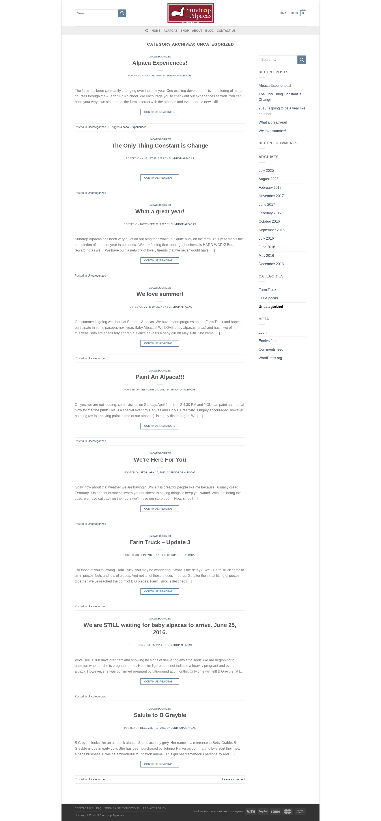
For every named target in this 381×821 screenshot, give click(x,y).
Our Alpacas (268, 298)
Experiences (138, 127)
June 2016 (267, 247)
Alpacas (170, 30)
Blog (209, 30)
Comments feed (271, 349)
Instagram (237, 811)
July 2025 (266, 170)
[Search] (147, 31)
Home (156, 30)
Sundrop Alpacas (179, 75)
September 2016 (272, 230)
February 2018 (270, 187)
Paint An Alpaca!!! (160, 377)
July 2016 (266, 238)
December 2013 (271, 264)
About (197, 30)
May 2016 (266, 255)
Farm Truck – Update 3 (159, 542)
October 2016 (269, 221)
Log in (263, 332)
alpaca (124, 127)
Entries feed (268, 341)
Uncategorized (160, 56)
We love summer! (159, 294)
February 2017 (270, 213)
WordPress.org (270, 358)
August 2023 (268, 179)
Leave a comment (233, 779)
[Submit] (122, 13)
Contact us (226, 30)
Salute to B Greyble (160, 715)
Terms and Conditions (122, 808)
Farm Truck (267, 290)
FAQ (99, 808)
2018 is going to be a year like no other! (282, 111)
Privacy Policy (154, 808)
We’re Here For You (160, 460)
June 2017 (267, 204)
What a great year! (160, 211)
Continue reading (160, 112)
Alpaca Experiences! (159, 63)
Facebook (215, 811)
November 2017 (271, 196)
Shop (185, 30)
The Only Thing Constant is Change (160, 145)
